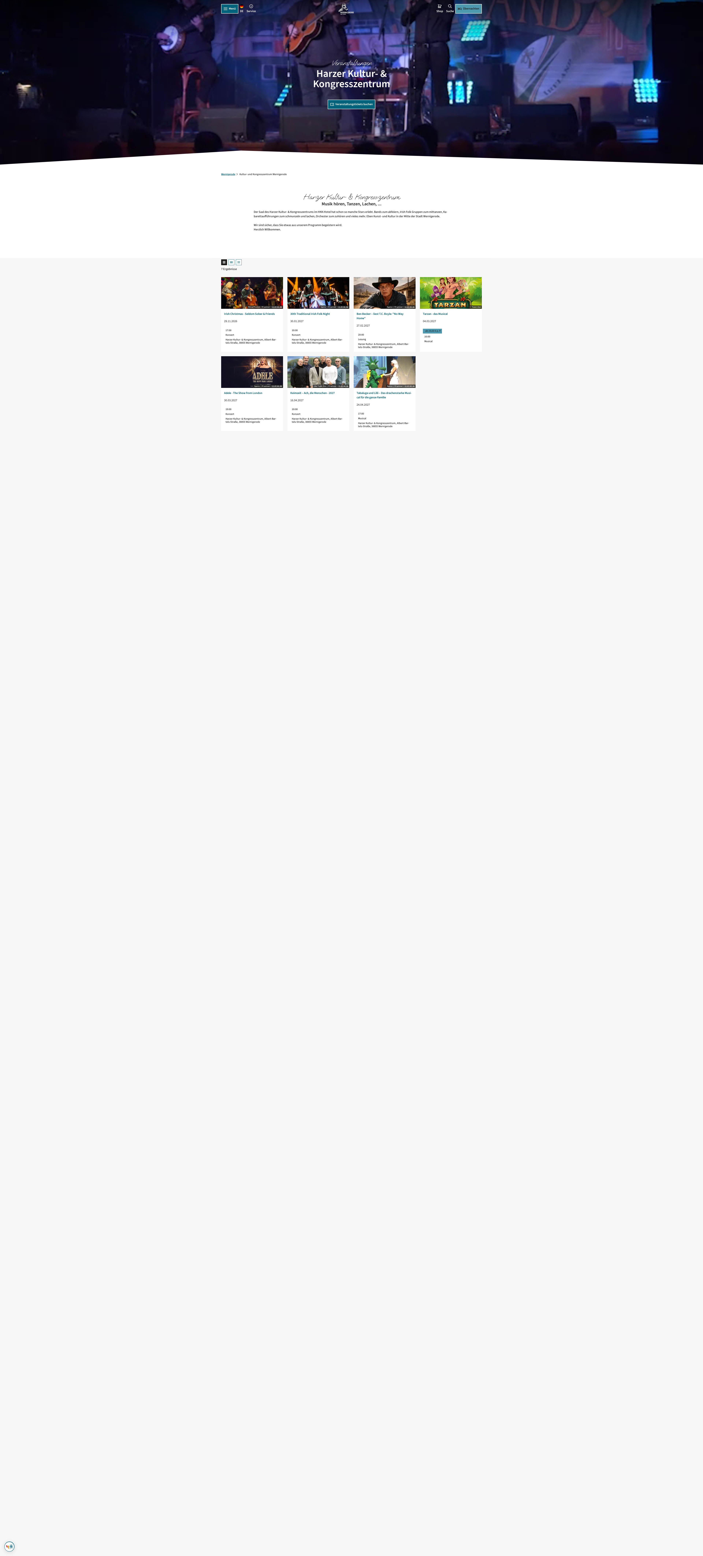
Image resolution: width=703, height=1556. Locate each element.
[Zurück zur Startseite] (346, 9)
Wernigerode (228, 174)
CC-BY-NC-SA (410, 307)
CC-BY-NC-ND (277, 307)
